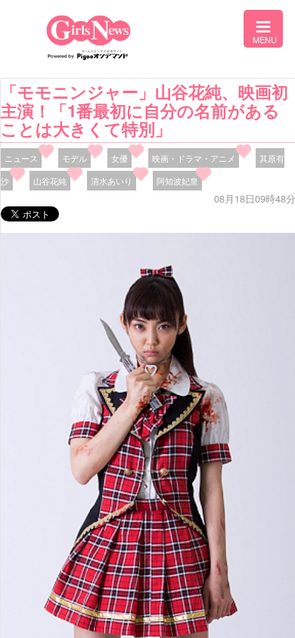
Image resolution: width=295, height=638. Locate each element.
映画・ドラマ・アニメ (193, 158)
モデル (74, 158)
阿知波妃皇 (177, 181)
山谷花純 (50, 181)
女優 (119, 158)
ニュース (21, 158)
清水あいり (111, 181)
